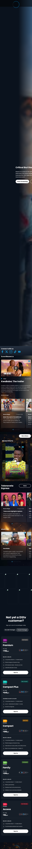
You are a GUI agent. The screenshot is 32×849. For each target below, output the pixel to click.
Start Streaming (8, 181)
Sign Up (16, 672)
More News (25, 436)
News (25, 486)
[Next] (28, 461)
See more (20, 181)
